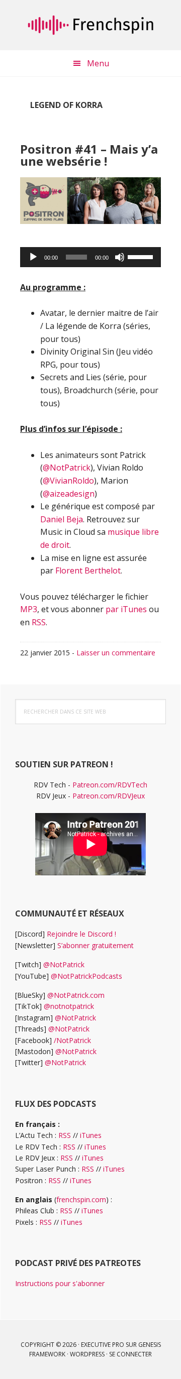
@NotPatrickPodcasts (86, 976)
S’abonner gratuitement (95, 945)
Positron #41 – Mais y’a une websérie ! (89, 155)
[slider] (142, 256)
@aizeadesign (69, 493)
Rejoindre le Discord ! (81, 934)
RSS (39, 622)
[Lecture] (33, 257)
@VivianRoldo (68, 480)
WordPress (87, 1354)
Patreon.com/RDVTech (109, 784)
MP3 (28, 609)
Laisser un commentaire (115, 652)
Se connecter (130, 1354)
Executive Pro (102, 1344)
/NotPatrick (72, 1040)
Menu (98, 63)
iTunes (91, 1135)
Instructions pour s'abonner (60, 1283)
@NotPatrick (66, 467)
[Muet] (120, 257)
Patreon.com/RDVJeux (108, 795)
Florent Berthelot (88, 570)
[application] (90, 257)
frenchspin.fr (90, 25)
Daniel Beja (61, 519)
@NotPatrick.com (76, 995)
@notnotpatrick (69, 1006)
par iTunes (126, 609)
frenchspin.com (81, 1199)
